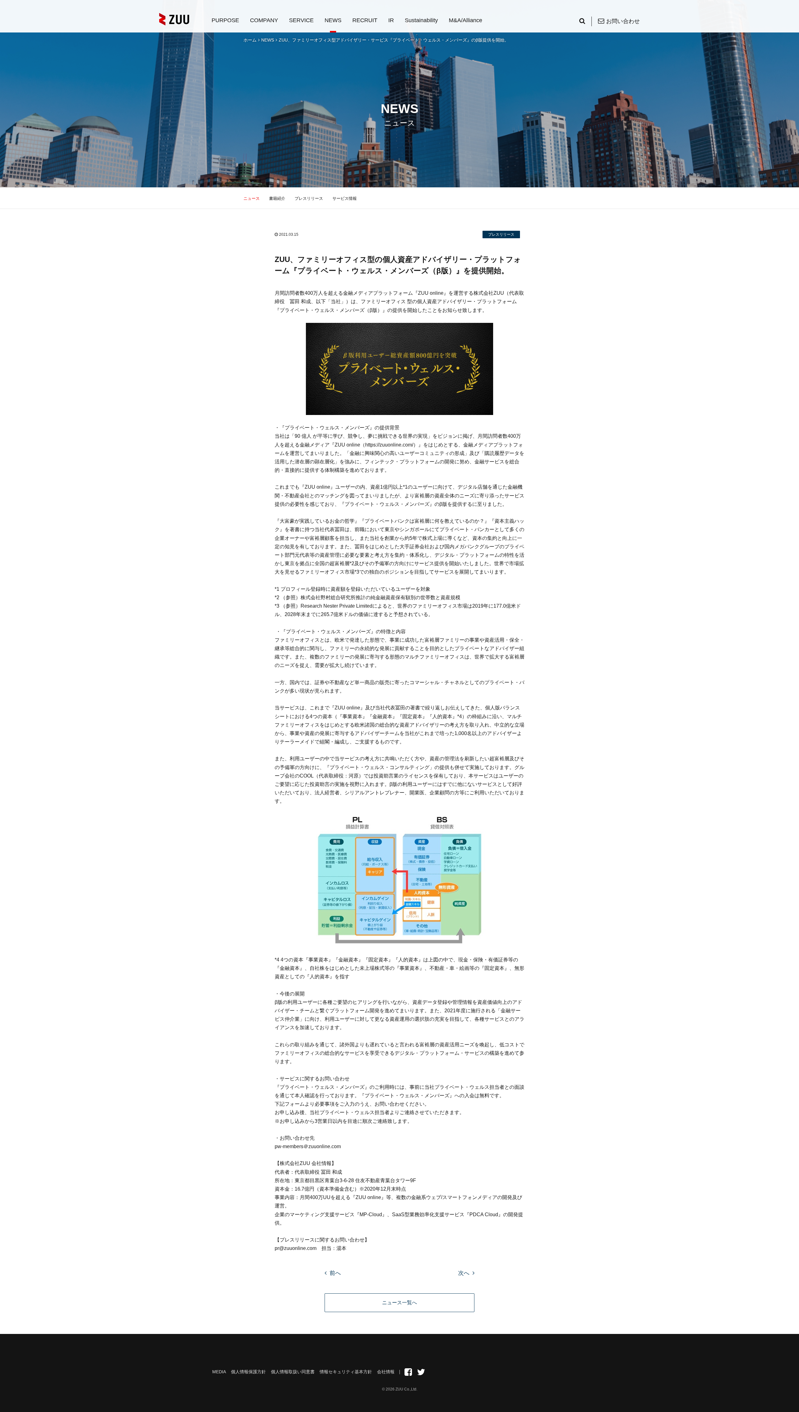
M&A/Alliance (465, 20)
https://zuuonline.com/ (389, 444)
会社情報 (386, 1371)
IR (391, 20)
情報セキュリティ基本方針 (346, 1371)
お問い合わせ (623, 21)
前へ (335, 1273)
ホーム (250, 39)
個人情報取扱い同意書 (293, 1371)
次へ (463, 1273)
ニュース (251, 198)
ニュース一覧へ (399, 1302)
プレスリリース (309, 198)
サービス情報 (344, 198)
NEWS (333, 20)
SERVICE (301, 20)
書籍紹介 (277, 198)
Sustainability (421, 20)
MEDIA (219, 1371)
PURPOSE (225, 20)
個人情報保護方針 (248, 1371)
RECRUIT (364, 20)
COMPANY (264, 20)
